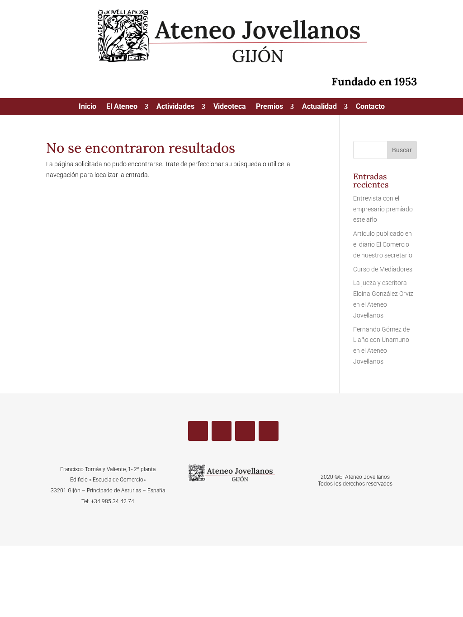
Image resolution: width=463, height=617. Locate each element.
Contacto (370, 107)
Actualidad (319, 107)
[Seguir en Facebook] (198, 431)
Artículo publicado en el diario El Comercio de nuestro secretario (382, 244)
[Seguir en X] (222, 431)
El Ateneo (121, 107)
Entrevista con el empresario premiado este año (383, 209)
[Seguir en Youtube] (245, 431)
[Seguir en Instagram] (269, 431)
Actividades (175, 107)
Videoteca (229, 107)
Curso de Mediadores (382, 269)
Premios (269, 107)
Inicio (87, 107)
